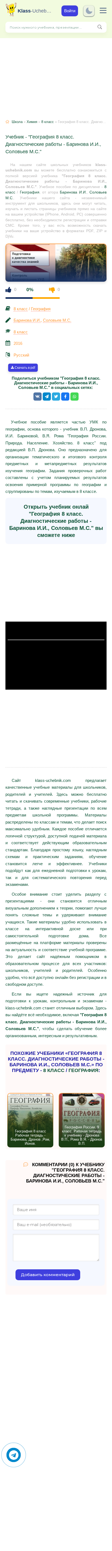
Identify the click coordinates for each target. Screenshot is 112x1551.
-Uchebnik (35, 11)
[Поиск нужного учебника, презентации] (100, 27)
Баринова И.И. (73, 192)
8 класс (47, 122)
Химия (32, 122)
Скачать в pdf (24, 368)
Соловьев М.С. (57, 320)
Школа (17, 122)
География (29, 192)
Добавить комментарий (48, 1274)
